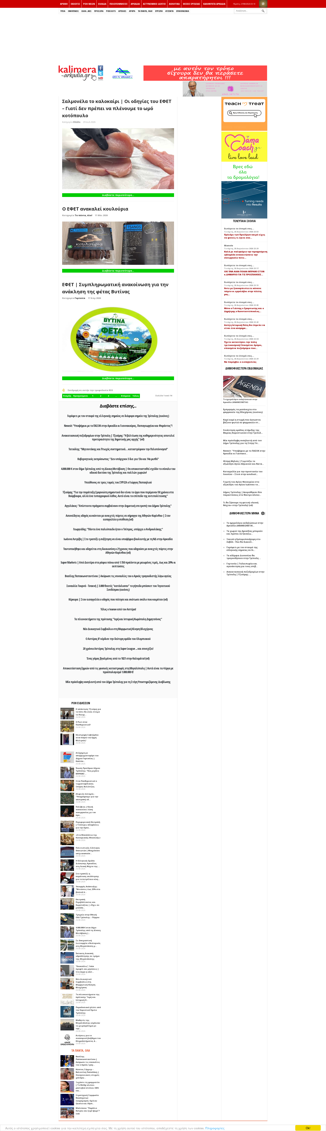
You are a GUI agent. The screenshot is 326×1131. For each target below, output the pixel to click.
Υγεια (62, 11)
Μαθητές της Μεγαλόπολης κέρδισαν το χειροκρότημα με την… (88, 1024)
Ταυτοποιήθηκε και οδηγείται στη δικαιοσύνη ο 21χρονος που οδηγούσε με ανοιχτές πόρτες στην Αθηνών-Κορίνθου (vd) (118, 550)
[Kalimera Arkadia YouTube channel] (100, 78)
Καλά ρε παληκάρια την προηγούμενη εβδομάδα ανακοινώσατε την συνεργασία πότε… (245, 254)
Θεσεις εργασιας (191, 3)
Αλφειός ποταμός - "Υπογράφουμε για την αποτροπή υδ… (87, 797)
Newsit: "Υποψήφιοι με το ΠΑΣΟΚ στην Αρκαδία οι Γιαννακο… (244, 452)
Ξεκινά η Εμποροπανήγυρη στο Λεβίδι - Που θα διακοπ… (243, 540)
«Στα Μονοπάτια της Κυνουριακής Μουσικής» (88, 836)
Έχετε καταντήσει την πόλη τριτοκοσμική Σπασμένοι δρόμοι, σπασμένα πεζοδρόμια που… (243, 345)
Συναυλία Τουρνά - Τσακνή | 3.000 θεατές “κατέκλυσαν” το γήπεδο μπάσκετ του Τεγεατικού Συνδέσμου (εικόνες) (118, 587)
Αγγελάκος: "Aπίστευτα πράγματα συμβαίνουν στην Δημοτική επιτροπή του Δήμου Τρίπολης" (118, 506)
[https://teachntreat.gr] (244, 130)
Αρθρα (132, 11)
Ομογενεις (73, 11)
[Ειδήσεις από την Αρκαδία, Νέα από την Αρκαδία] (77, 79)
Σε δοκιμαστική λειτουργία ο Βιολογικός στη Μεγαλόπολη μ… (88, 943)
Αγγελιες (122, 11)
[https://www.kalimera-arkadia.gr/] (205, 79)
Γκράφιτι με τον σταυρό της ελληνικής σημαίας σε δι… (242, 549)
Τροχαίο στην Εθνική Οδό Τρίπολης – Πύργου (87, 916)
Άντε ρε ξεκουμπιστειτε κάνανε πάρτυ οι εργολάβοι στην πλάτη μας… (242, 291)
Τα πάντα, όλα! (83, 215)
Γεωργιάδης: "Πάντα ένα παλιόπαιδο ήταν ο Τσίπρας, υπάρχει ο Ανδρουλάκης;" (118, 529)
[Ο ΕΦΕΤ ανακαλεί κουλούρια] (118, 243)
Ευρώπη (159, 11)
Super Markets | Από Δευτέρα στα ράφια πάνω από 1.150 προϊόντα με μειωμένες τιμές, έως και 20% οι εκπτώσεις (118, 564)
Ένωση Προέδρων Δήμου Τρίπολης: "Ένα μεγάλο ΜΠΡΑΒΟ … (88, 771)
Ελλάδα (76, 122)
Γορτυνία (80, 298)
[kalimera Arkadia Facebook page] (100, 67)
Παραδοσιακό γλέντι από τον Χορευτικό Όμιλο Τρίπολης (88, 1010)
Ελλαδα (102, 3)
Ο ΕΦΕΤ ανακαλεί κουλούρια (95, 209)
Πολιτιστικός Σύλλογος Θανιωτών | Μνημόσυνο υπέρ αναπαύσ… (88, 851)
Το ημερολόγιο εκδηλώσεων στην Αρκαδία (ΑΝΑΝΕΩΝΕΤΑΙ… (245, 524)
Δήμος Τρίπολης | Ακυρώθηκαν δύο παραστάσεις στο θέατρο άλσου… (242, 493)
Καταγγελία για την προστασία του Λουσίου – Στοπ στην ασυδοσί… (242, 473)
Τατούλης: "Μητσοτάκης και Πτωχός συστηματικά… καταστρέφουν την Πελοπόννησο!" (118, 449)
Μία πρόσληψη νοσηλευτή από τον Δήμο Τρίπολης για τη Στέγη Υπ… (242, 442)
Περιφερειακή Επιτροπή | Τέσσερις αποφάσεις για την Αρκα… (88, 825)
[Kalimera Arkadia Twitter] (100, 72)
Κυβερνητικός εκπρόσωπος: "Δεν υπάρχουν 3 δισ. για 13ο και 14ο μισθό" (118, 459)
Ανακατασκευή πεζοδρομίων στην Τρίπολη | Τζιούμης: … (245, 573)
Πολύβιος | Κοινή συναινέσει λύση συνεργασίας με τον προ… (86, 810)
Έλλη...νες (87, 11)
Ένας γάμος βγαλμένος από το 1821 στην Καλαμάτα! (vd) (118, 658)
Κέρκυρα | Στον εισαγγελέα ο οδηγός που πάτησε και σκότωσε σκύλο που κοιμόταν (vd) (118, 599)
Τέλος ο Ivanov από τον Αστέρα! (118, 609)
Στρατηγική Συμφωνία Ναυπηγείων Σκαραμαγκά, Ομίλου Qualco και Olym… (87, 1099)
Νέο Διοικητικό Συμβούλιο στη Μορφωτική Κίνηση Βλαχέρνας (118, 629)
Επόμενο (125, 395)
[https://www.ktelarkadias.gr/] (123, 79)
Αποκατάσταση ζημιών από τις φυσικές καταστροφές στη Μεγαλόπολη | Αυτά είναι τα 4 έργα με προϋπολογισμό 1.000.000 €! (118, 670)
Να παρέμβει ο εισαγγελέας (240, 361)
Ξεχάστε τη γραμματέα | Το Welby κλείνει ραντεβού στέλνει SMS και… (87, 1086)
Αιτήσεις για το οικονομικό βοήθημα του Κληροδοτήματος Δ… (88, 1038)
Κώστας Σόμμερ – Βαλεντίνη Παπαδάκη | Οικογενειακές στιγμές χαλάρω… (87, 1073)
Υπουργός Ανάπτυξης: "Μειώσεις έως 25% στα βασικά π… (88, 889)
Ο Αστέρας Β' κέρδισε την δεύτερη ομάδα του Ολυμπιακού (118, 639)
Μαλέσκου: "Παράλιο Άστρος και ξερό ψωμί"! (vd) (88, 1111)
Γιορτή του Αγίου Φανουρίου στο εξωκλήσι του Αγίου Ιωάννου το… (241, 483)
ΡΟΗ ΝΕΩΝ (89, 3)
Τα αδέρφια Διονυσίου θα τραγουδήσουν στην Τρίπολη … (244, 557)
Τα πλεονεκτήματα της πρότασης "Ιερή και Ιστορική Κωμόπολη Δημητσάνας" (118, 619)
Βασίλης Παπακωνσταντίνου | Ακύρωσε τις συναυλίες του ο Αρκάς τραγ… (88, 1060)
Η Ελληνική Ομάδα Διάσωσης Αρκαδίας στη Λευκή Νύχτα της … (88, 863)
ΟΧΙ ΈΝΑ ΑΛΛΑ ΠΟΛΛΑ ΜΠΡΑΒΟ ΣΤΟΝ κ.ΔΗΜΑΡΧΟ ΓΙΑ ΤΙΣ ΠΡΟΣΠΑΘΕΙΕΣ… (244, 273)
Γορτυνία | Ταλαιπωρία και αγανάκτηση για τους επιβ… (242, 565)
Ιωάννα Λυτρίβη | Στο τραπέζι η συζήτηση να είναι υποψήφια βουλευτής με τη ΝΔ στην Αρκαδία (118, 539)
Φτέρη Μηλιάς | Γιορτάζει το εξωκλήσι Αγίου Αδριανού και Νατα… (243, 462)
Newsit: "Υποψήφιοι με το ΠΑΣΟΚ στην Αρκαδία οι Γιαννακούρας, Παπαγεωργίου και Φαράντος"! (118, 425)
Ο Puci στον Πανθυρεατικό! (83, 723)
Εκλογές (75, 3)
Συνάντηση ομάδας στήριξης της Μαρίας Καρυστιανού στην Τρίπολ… (243, 431)
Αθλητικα (174, 3)
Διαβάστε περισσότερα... (118, 195)
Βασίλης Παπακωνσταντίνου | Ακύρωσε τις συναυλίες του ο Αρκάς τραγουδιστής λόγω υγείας (118, 576)
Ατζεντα (169, 11)
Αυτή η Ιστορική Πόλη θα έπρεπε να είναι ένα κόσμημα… (244, 327)
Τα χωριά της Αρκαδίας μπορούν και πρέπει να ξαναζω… (244, 532)
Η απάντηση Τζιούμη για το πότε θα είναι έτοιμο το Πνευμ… (88, 712)
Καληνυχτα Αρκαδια (214, 3)
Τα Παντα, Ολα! (145, 11)
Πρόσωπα (98, 11)
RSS (263, 4)
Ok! (308, 1128)
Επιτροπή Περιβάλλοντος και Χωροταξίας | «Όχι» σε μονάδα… (87, 903)
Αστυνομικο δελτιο (154, 3)
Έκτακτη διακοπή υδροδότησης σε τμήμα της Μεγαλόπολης (87, 956)
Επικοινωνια (182, 11)
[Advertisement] (163, 39)
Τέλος (135, 395)
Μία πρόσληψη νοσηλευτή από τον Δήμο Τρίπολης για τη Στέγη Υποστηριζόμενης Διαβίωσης (118, 682)
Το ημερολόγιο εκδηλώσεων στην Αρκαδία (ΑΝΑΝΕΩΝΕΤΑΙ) (240, 400)
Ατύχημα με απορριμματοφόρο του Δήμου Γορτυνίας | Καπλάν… (87, 757)
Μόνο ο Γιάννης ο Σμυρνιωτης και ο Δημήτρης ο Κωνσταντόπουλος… (244, 310)
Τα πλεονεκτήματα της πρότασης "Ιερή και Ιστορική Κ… (87, 997)
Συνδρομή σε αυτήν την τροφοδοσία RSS (90, 390)
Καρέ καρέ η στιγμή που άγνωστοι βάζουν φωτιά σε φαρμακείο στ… (242, 421)
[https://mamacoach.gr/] (244, 160)
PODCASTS (111, 11)
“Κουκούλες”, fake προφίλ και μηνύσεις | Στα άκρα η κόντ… (87, 969)
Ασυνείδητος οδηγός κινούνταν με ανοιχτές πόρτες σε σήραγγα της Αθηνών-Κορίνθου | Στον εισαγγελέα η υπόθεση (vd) (118, 517)
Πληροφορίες (214, 1128)
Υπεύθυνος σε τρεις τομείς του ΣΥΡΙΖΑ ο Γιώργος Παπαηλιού (118, 482)
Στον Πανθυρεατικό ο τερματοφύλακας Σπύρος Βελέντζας (86, 784)
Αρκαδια (135, 3)
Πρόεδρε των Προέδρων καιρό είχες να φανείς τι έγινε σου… (244, 236)
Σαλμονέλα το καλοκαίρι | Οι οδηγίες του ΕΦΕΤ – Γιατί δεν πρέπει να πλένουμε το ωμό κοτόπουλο (116, 108)
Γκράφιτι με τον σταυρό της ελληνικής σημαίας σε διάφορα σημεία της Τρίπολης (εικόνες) (118, 416)
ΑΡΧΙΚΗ (64, 3)
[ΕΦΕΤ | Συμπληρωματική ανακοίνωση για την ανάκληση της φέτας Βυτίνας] (118, 338)
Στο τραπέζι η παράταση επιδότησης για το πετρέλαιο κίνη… (88, 876)
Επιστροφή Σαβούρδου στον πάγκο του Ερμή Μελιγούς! (87, 738)
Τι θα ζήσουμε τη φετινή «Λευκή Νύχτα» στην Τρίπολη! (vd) (240, 504)
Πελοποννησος (119, 3)
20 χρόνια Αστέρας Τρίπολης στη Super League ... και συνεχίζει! (118, 648)
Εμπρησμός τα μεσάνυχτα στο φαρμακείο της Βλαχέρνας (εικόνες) (243, 411)
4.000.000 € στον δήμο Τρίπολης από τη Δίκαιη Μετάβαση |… (88, 930)
